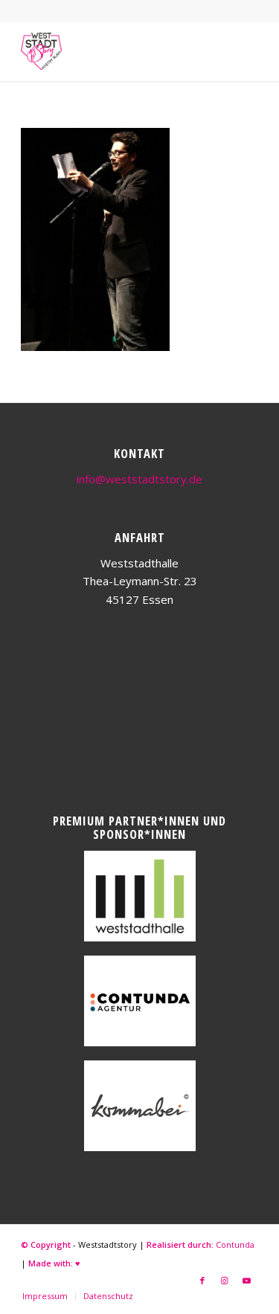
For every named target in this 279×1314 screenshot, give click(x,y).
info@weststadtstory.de (139, 478)
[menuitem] (45, 1296)
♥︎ (77, 1263)
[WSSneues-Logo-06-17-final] (116, 51)
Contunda (235, 1244)
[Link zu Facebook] (202, 1280)
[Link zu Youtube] (247, 1280)
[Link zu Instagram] (225, 1280)
